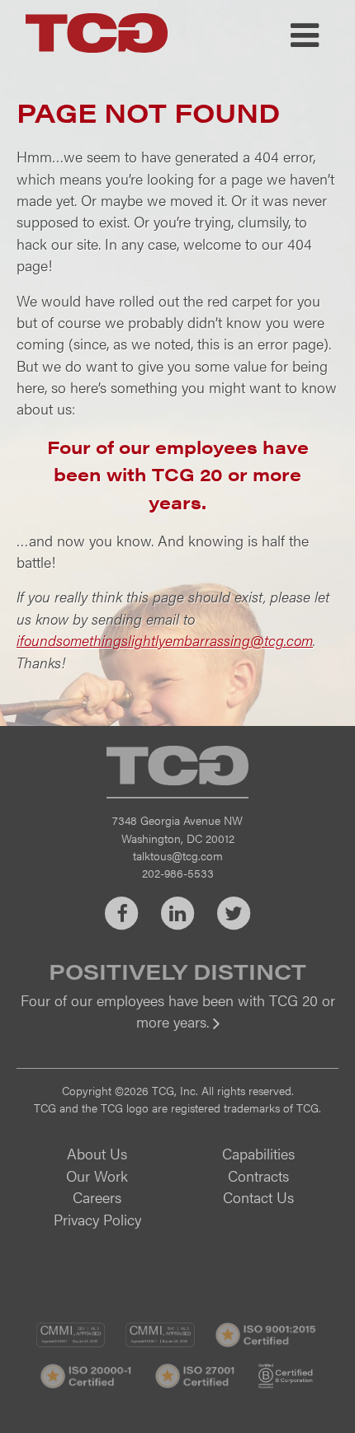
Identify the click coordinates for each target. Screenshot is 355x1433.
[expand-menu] (304, 35)
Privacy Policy (97, 1219)
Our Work (97, 1175)
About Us (97, 1153)
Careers (97, 1197)
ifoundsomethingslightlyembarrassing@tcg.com (165, 640)
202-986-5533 (178, 872)
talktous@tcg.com (178, 855)
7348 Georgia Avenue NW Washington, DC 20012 (177, 828)
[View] (177, 1033)
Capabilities (258, 1153)
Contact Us (258, 1197)
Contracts (258, 1175)
